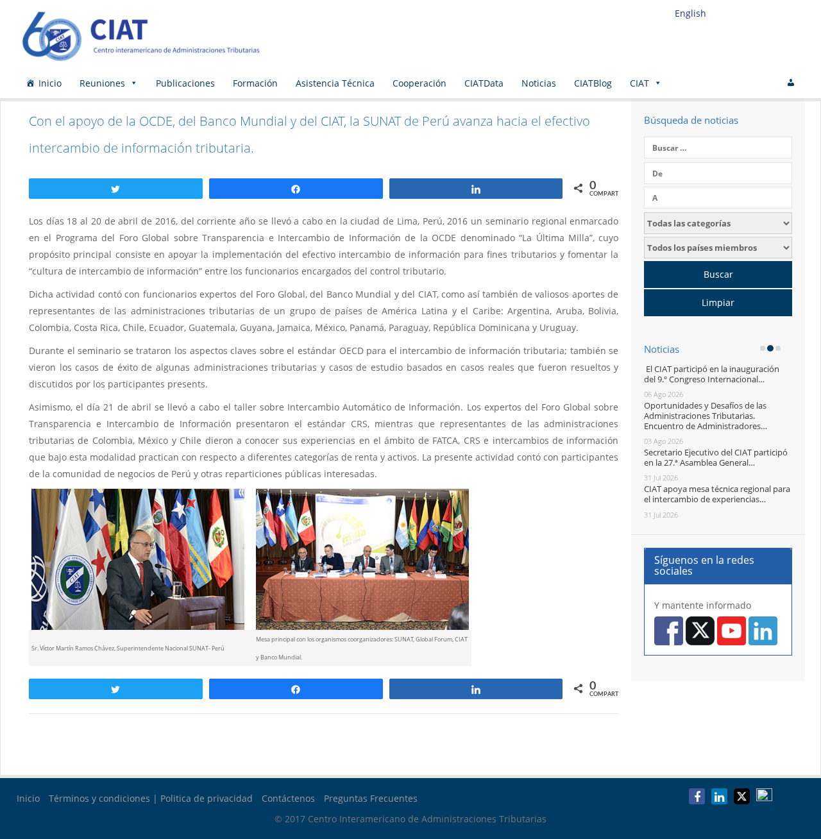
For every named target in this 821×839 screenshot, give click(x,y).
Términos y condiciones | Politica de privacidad (151, 798)
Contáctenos (288, 798)
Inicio (50, 83)
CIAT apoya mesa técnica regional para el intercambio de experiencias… (717, 494)
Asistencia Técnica (335, 83)
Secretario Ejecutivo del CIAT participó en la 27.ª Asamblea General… (716, 457)
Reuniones (102, 83)
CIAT (639, 83)
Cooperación (419, 83)
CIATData (484, 83)
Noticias (538, 83)
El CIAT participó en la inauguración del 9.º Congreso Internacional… (711, 374)
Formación (255, 83)
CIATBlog (593, 83)
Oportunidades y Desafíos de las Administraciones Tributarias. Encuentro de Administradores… (705, 415)
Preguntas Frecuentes (371, 798)
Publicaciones (185, 83)
